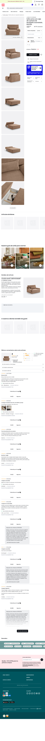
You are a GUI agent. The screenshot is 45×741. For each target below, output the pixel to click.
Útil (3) (11, 449)
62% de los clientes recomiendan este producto (38, 354)
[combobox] (22, 365)
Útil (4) (11, 474)
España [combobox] (39, 708)
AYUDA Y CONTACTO (6, 674)
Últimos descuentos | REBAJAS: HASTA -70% (16, 1)
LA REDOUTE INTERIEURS (31, 17)
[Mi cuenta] (35, 4)
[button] (42, 4)
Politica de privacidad (25, 708)
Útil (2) (11, 497)
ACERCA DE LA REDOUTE (7, 679)
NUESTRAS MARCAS (29, 679)
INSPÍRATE (28, 677)
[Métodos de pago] (41, 78)
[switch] (36, 68)
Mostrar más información (22, 685)
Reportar (19, 396)
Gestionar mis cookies (12, 709)
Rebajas (21, 11)
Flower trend (28, 11)
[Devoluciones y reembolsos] (33, 81)
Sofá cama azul (18, 646)
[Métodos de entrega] (33, 78)
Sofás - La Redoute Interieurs (28, 643)
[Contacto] (41, 81)
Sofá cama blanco (27, 646)
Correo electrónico (26, 657)
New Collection (14, 11)
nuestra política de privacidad (27, 665)
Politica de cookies (17, 708)
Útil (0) (11, 396)
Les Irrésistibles (36, 11)
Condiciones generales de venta (8, 708)
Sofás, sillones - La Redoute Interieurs (12, 643)
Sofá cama (5, 15)
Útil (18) (11, 608)
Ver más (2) (12, 208)
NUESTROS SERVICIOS (30, 674)
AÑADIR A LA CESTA (33, 54)
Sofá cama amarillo (8, 646)
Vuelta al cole (5, 11)
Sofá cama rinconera (37, 646)
